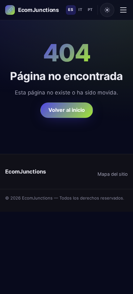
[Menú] (123, 10)
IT (80, 9)
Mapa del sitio (112, 174)
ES (70, 9)
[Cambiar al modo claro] (107, 10)
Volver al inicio (66, 110)
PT (90, 9)
